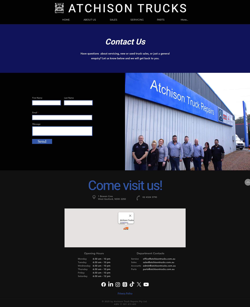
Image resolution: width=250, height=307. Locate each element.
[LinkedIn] (111, 284)
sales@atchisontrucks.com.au (158, 262)
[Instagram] (118, 284)
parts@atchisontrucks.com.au (158, 269)
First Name (37, 98)
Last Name (69, 98)
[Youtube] (146, 284)
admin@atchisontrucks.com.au (159, 265)
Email (34, 113)
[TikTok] (132, 284)
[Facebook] (104, 284)
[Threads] (125, 284)
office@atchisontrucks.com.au (159, 258)
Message (36, 124)
